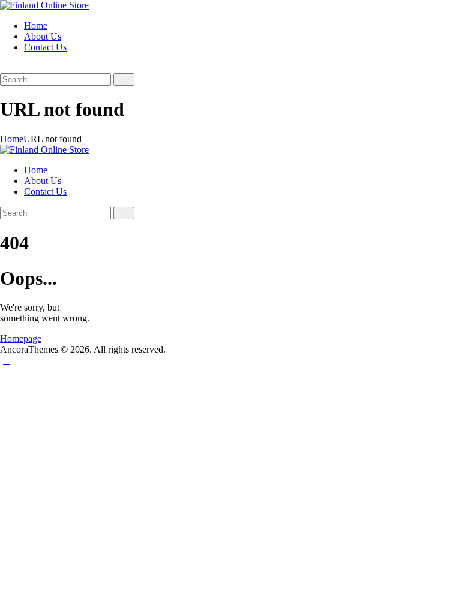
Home (11, 139)
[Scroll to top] (6, 360)
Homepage (20, 338)
